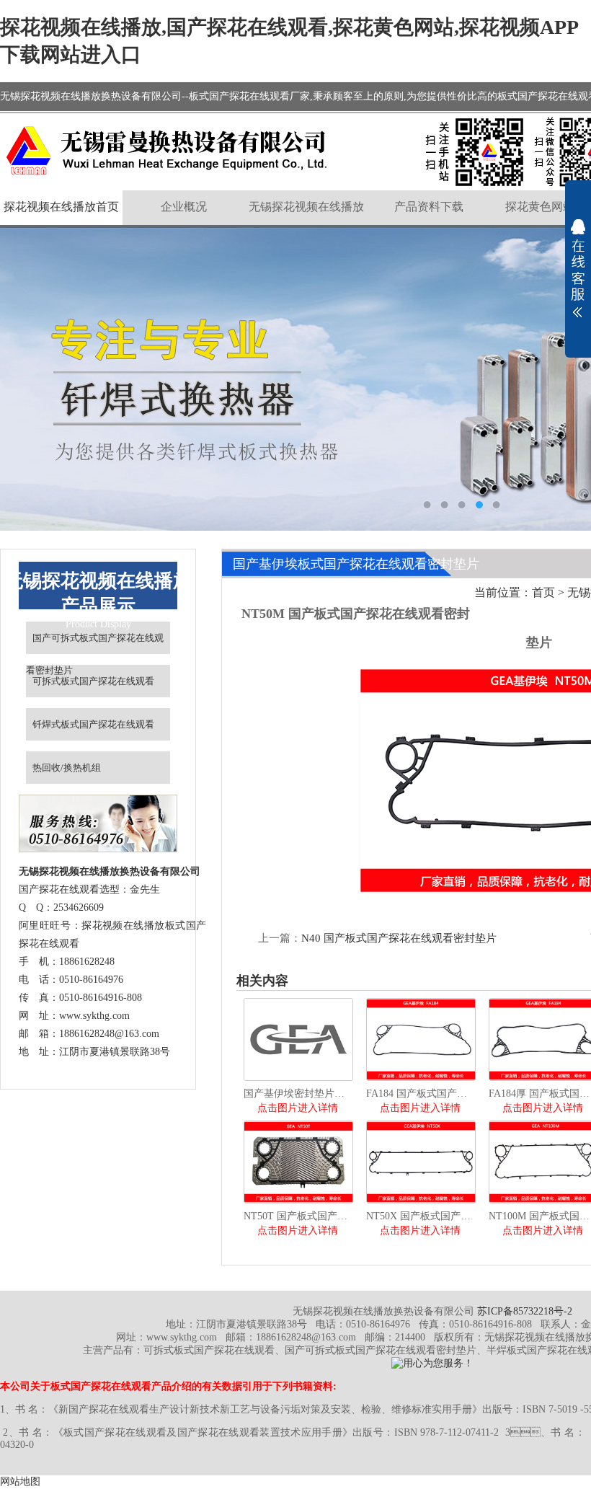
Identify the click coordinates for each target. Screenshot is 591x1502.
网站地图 (20, 1481)
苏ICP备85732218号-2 (524, 1311)
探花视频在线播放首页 (61, 206)
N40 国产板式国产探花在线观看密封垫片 (399, 938)
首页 (543, 592)
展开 (578, 268)
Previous (25, 379)
